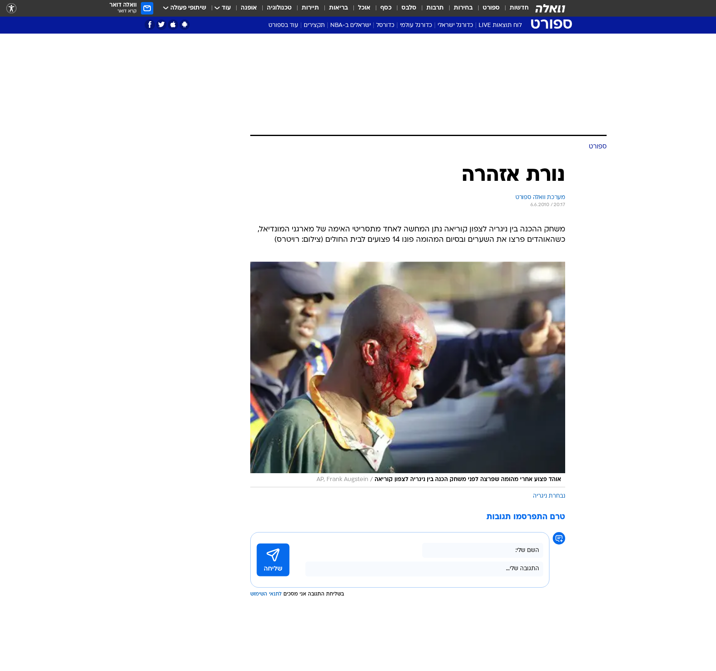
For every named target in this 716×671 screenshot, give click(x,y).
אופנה (249, 8)
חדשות (519, 8)
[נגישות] (11, 8)
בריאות (338, 8)
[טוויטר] (161, 24)
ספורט (491, 8)
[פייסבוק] (150, 24)
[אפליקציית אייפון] (173, 24)
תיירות (310, 8)
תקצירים (314, 25)
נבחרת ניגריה (549, 496)
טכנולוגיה (279, 8)
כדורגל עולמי (416, 25)
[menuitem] (514, 8)
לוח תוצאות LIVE (500, 25)
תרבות (435, 8)
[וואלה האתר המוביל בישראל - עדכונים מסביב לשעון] (550, 8)
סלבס (409, 8)
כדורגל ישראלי (455, 25)
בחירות (463, 8)
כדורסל (385, 25)
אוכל (364, 8)
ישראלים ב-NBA (350, 25)
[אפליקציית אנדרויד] (184, 24)
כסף (386, 8)
